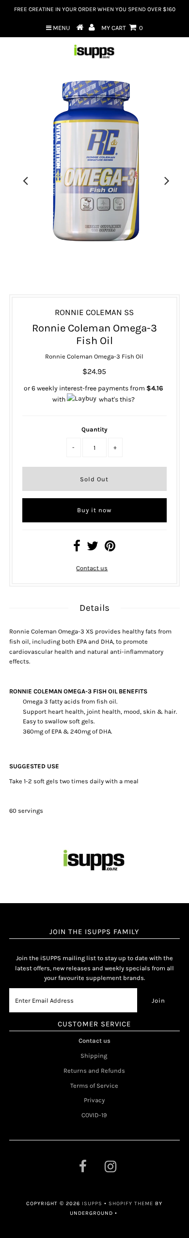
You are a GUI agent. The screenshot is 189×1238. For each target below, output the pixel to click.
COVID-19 (94, 1115)
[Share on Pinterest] (110, 548)
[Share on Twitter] (92, 548)
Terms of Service (94, 1085)
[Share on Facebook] (76, 548)
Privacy (94, 1100)
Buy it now (94, 510)
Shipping (94, 1055)
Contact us (92, 568)
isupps (93, 1203)
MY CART (122, 27)
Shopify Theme (131, 1203)
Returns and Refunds (94, 1070)
